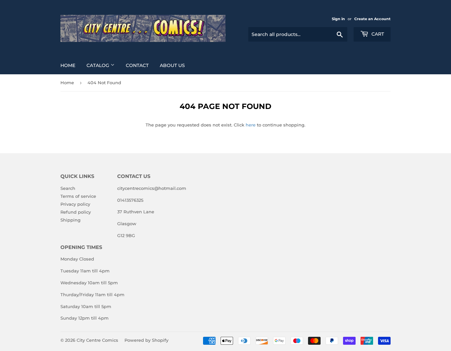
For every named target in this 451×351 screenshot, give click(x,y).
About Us (172, 65)
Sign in (338, 19)
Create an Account (372, 19)
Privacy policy (75, 204)
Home (67, 65)
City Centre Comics (97, 340)
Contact (137, 65)
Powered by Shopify (146, 340)
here (251, 124)
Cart (377, 34)
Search (67, 188)
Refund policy (75, 212)
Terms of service (78, 196)
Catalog (99, 65)
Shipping (70, 220)
